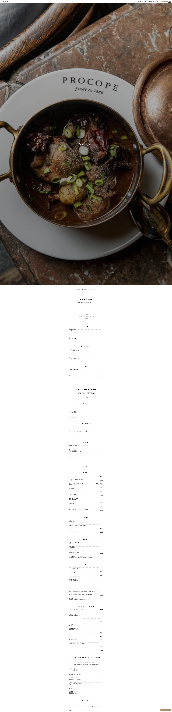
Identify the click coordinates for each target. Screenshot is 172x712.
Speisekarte (140, 1)
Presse (154, 1)
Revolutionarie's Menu (85, 289)
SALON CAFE (94, 289)
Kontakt (160, 1)
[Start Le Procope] (5, 2)
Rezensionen (150, 1)
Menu (90, 289)
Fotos (145, 1)
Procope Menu (78, 289)
